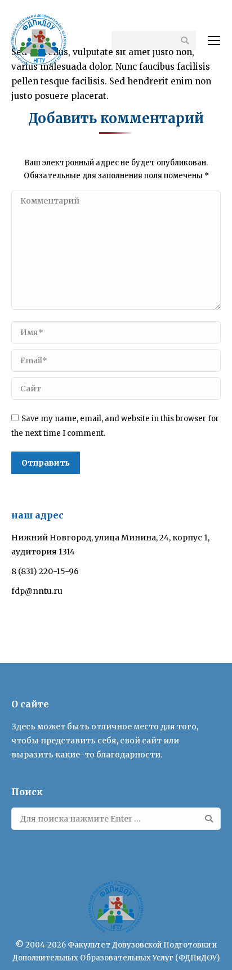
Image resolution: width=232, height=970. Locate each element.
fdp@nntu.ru (37, 591)
